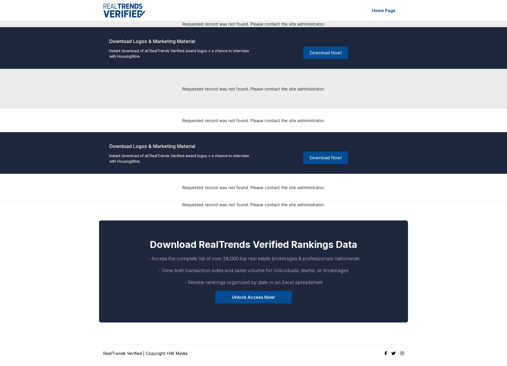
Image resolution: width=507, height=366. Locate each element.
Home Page (384, 10)
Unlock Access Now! (253, 297)
